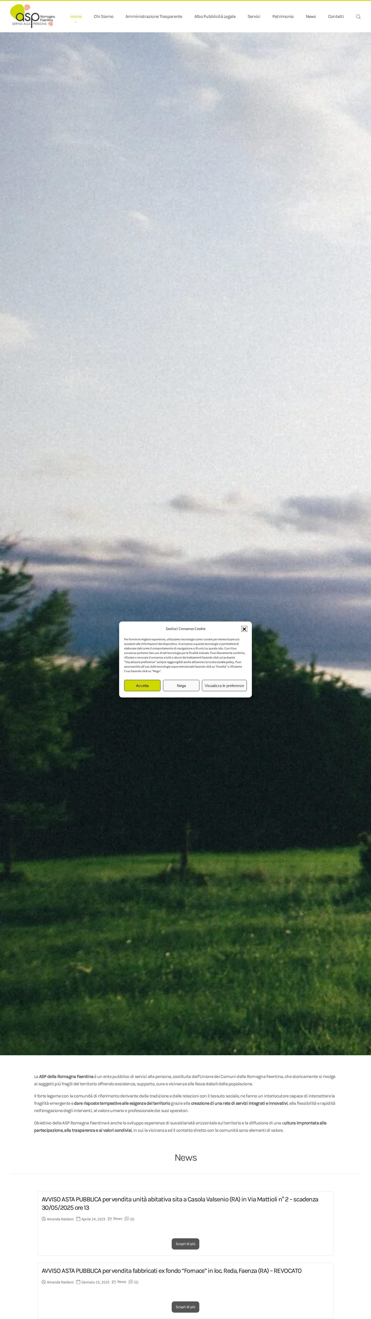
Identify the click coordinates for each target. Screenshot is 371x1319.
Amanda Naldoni (60, 1219)
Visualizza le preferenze (224, 685)
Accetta (142, 685)
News (311, 16)
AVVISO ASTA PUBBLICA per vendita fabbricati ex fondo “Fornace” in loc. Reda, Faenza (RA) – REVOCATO (172, 1271)
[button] (244, 628)
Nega (181, 685)
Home (76, 16)
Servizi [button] (254, 16)
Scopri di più (185, 1244)
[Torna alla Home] (33, 16)
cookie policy (225, 662)
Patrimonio (283, 16)
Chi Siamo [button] (104, 16)
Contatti (336, 16)
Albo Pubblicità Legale (214, 16)
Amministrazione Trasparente (153, 16)
